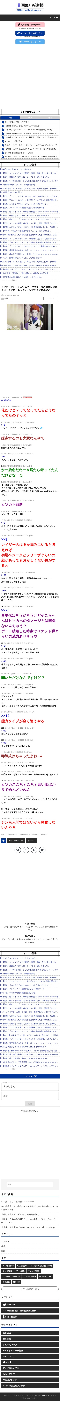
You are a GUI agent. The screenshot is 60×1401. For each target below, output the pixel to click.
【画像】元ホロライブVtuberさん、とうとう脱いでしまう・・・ (27, 204)
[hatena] (26, 850)
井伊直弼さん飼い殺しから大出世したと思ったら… (22, 277)
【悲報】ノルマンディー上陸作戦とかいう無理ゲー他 (23, 208)
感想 (3, 1246)
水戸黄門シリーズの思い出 (12, 192)
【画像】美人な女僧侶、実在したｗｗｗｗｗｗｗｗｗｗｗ (25, 1058)
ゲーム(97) (20, 1271)
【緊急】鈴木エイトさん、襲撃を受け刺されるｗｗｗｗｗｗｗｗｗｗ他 (30, 212)
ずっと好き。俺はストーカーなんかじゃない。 (20, 958)
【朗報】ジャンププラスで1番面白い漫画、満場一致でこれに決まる (29, 173)
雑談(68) (16, 1282)
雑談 (6, 298)
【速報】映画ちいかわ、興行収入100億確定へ (23, 126)
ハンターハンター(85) (11, 1276)
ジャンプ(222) (33, 1271)
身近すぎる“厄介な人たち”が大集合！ (16, 169)
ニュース (5, 1241)
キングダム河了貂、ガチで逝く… (17, 122)
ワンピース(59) (45, 1276)
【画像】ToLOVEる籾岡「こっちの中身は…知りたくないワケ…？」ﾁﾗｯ (30, 181)
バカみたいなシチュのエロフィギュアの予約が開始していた (28, 130)
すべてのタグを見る (30, 1288)
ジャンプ (31, 840)
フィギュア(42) (30, 1276)
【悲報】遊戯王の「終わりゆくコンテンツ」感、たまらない (26, 177)
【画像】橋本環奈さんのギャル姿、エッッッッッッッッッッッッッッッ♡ (31, 250)
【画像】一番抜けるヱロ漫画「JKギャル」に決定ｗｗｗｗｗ (25, 215)
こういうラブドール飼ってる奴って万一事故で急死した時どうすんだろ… (31, 1012)
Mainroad (46, 1395)
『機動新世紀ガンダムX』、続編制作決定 (18, 185)
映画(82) (6, 1282)
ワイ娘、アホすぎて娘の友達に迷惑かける (19, 993)
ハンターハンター (16, 840)
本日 (10, 117)
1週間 (30, 117)
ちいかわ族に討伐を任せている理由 (19, 153)
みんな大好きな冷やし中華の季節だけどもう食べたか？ (24, 1047)
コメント (50, 298)
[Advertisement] (30, 77)
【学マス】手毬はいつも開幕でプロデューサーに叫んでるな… (26, 231)
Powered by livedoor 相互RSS (9, 280)
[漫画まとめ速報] (30, 7)
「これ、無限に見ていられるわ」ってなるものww (22, 258)
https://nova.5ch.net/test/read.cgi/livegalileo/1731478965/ (27, 834)
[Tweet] (18, 850)
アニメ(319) (7, 1271)
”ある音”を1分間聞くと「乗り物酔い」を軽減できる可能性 (25, 273)
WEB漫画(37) (8, 1265)
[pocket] (42, 850)
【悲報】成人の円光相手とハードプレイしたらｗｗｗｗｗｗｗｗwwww (30, 254)
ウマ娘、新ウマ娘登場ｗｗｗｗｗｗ (17, 1201)
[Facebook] (34, 850)
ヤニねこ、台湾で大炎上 (14, 141)
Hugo (37, 1395)
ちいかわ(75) (22, 1265)
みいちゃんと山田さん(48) (41, 1265)
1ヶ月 (50, 117)
